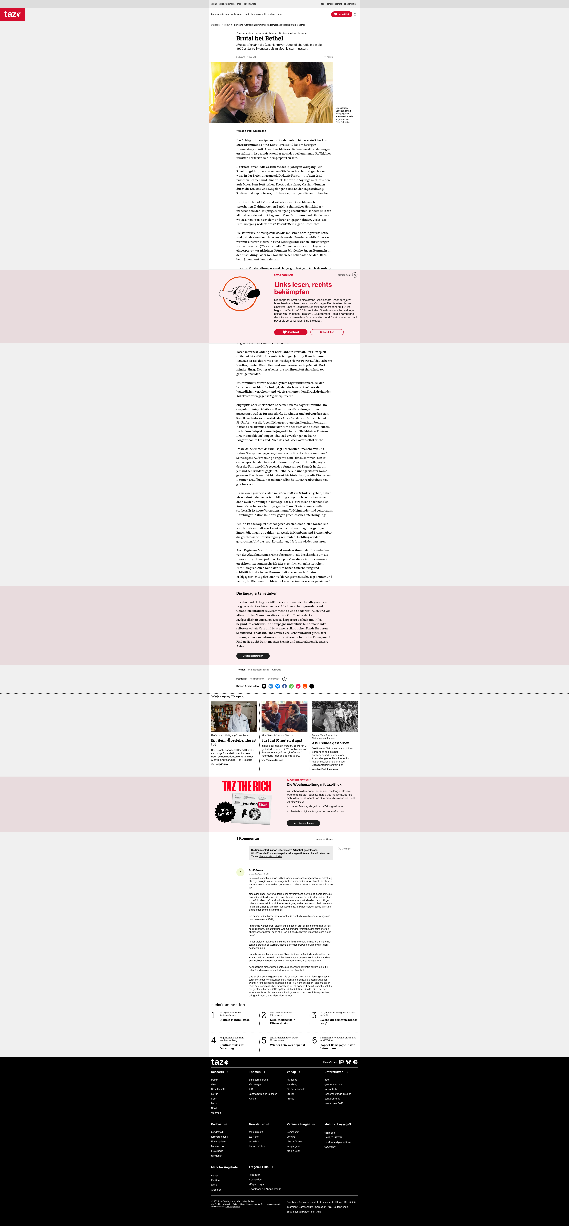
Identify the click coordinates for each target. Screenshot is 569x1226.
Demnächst (293, 1132)
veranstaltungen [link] (227, 4)
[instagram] (355, 1063)
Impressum (320, 1207)
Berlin (214, 1103)
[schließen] (355, 275)
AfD (251, 1089)
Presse (290, 1098)
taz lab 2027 (293, 1151)
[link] (220, 14)
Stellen (290, 1093)
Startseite (215, 25)
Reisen (215, 1175)
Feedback (254, 1174)
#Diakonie (276, 669)
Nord (214, 1108)
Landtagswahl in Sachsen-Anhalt (263, 1096)
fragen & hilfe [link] (250, 4)
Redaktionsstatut (309, 1202)
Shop (214, 1185)
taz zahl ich (331, 1089)
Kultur (227, 25)
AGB (330, 1207)
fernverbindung (219, 1136)
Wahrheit (216, 1112)
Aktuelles (292, 1079)
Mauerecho (217, 1146)
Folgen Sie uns (330, 1062)
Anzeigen (216, 1189)
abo (327, 1079)
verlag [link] (214, 4)
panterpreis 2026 (334, 1103)
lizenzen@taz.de (233, 1206)
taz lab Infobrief (257, 1146)
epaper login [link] (350, 4)
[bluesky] (348, 1063)
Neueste (320, 839)
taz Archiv (330, 1147)
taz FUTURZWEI (333, 1137)
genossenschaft (333, 1084)
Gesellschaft (218, 1089)
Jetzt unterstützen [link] (253, 655)
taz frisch (254, 1136)
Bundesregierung (258, 1079)
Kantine (215, 1180)
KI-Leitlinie (350, 1202)
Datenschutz (306, 1207)
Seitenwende (341, 1207)
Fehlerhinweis (273, 678)
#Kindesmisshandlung (258, 669)
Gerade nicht (344, 275)
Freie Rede (217, 1151)
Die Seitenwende (296, 1089)
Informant (292, 1207)
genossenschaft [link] (334, 4)
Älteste (329, 839)
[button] (356, 14)
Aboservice (255, 1179)
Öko (213, 1084)
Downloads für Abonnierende (265, 1189)
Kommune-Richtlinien (331, 1202)
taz (220, 1062)
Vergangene (293, 1146)
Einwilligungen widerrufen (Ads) (304, 1211)
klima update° (218, 1141)
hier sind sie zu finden (270, 856)
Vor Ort (291, 1136)
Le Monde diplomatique (338, 1142)
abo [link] (322, 4)
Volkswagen (255, 1084)
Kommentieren (257, 678)
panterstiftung (332, 1098)
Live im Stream (295, 1141)
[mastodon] (341, 1063)
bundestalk (217, 1132)
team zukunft (256, 1132)
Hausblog (292, 1084)
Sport (214, 1098)
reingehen (216, 1155)
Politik (214, 1079)
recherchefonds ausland (338, 1093)
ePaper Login (256, 1184)
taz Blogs (330, 1132)
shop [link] (239, 4)
